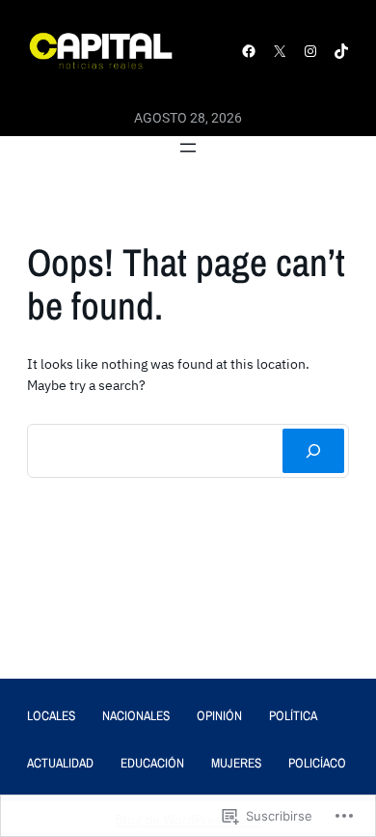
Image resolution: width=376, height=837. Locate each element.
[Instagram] (310, 51)
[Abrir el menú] (188, 147)
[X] (279, 51)
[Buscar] (313, 451)
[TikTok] (341, 51)
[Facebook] (248, 51)
